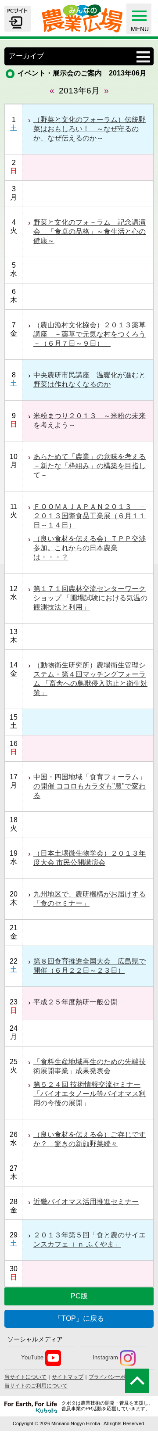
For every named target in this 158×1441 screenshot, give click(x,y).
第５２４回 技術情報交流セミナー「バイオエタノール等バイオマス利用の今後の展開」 (89, 1094)
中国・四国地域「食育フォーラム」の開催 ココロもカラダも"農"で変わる (89, 786)
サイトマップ (67, 1377)
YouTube (32, 1358)
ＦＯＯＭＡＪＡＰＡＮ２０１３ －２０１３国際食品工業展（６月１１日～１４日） (89, 516)
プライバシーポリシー (115, 1377)
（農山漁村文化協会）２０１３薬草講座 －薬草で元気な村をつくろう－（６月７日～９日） (89, 334)
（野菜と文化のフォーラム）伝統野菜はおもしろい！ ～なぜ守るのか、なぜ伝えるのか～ (89, 129)
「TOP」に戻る (79, 1318)
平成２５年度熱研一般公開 (75, 1002)
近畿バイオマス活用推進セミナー (86, 1201)
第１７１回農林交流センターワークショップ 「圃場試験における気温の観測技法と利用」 (90, 598)
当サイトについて (25, 1377)
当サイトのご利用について (36, 1385)
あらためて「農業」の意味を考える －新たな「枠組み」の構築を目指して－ (89, 466)
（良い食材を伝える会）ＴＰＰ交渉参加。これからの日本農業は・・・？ (89, 548)
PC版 (79, 1296)
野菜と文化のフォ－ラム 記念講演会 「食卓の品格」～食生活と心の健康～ (89, 231)
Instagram (105, 1358)
